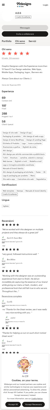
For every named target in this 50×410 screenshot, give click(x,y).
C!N (26, 376)
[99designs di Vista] (24, 4)
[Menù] (3, 4)
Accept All (13, 404)
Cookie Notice (36, 398)
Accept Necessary (33, 404)
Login (45, 5)
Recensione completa (12, 296)
